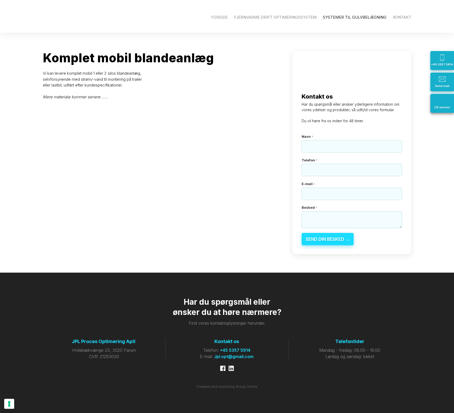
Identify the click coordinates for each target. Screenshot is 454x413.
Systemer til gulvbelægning (354, 17)
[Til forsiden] (66, 16)
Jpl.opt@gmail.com (234, 356)
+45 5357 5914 (235, 350)
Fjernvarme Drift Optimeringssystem (275, 17)
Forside (219, 17)
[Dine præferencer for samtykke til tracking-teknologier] (9, 404)
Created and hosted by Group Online (227, 386)
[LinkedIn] (231, 368)
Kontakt (402, 17)
